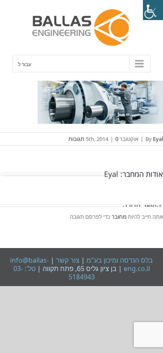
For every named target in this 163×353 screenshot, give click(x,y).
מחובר (118, 216)
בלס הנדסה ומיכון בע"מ (119, 260)
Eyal (158, 139)
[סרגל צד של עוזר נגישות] (153, 10)
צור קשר (66, 260)
